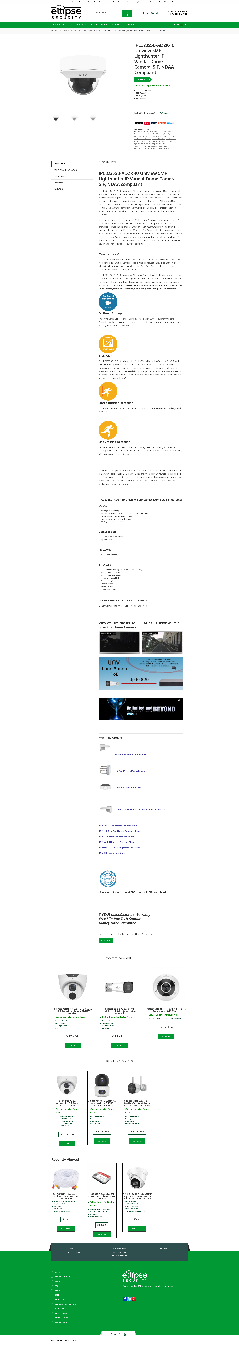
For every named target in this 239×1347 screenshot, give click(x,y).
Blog (94, 2)
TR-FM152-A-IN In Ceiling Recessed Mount (119, 847)
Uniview (152, 148)
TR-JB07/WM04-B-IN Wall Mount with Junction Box (141, 809)
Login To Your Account (164, 113)
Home (60, 2)
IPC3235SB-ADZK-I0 (157, 146)
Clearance (117, 25)
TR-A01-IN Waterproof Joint (112, 853)
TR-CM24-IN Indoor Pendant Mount (116, 836)
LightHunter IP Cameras (155, 134)
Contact (105, 940)
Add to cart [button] (66, 1229)
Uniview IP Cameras (148, 136)
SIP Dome (145, 148)
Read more (72, 1046)
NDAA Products (78, 25)
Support (102, 2)
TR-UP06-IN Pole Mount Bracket (130, 771)
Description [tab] (59, 164)
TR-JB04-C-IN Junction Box (127, 787)
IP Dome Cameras (166, 131)
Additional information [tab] (65, 170)
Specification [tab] (60, 176)
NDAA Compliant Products (68, 31)
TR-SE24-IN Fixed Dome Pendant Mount (118, 825)
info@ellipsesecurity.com (165, 1253)
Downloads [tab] (59, 183)
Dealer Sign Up (164, 2)
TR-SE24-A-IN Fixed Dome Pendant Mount (120, 831)
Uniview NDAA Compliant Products (89, 31)
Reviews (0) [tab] (59, 189)
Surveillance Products (125, 2)
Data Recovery (152, 2)
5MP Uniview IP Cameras (151, 131)
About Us (82, 2)
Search (127, 14)
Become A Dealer (70, 2)
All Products (57, 25)
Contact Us (111, 2)
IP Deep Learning (143, 146)
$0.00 (178, 25)
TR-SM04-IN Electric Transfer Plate (116, 842)
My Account (140, 2)
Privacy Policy (176, 2)
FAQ (89, 2)
